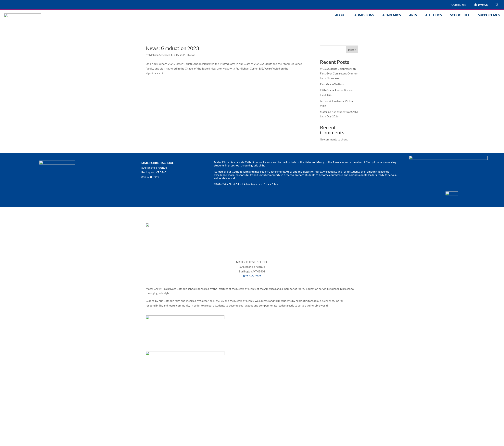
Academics (391, 15)
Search (352, 49)
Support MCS (489, 15)
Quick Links (458, 4)
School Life (460, 15)
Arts (413, 15)
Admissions (364, 15)
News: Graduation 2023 (172, 48)
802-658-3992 (252, 276)
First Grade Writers (332, 84)
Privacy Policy (270, 184)
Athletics (433, 15)
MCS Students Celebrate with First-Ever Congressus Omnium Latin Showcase (339, 73)
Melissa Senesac (159, 55)
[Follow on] (144, 185)
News (191, 55)
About (340, 15)
